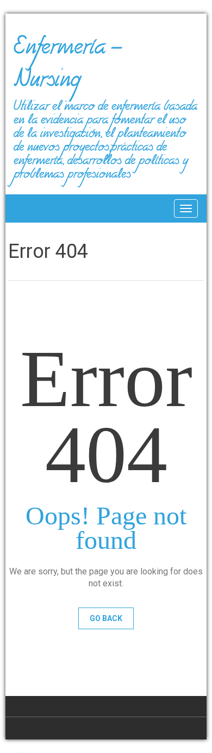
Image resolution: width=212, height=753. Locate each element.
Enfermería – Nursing (68, 67)
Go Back (106, 618)
